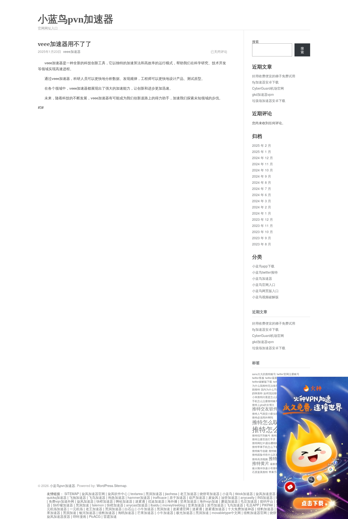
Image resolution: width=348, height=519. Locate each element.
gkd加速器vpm (263, 94)
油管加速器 (229, 497)
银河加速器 (87, 512)
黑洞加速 (82, 505)
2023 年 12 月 (262, 219)
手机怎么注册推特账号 (265, 401)
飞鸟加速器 (97, 497)
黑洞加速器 (154, 493)
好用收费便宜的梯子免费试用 (273, 75)
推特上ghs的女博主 (263, 405)
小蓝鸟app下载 (263, 266)
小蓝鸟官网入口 (263, 284)
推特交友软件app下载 (272, 409)
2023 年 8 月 (261, 244)
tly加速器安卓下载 (265, 82)
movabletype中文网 (226, 512)
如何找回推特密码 (273, 393)
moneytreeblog (173, 505)
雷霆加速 (110, 516)
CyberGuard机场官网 (268, 88)
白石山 (129, 508)
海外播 (172, 501)
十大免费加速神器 (241, 508)
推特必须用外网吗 (262, 417)
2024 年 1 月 (261, 213)
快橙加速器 (104, 501)
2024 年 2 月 (261, 207)
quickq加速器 (57, 497)
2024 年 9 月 (261, 176)
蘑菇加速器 (229, 501)
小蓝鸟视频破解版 (265, 296)
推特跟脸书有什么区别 (265, 454)
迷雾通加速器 (215, 508)
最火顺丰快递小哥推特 (265, 468)
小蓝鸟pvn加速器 (75, 19)
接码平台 (266, 501)
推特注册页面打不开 (264, 439)
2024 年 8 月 (261, 182)
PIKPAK (267, 505)
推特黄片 (260, 463)
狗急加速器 (116, 497)
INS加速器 (265, 497)
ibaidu (155, 505)
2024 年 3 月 (261, 200)
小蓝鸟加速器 (262, 278)
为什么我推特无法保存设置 (267, 385)
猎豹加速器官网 (255, 512)
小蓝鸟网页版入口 (265, 290)
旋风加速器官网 (93, 493)
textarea (136, 493)
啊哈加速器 (124, 501)
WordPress (105, 485)
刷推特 (256, 389)
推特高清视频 (260, 459)
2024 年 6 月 (261, 194)
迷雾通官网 (181, 508)
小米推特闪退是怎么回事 (266, 397)
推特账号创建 (260, 451)
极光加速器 (184, 512)
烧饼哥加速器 (209, 493)
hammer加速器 (139, 497)
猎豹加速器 (265, 508)
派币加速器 (215, 505)
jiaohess (171, 493)
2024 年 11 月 (262, 163)
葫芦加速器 (197, 497)
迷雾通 (140, 501)
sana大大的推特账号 (264, 374)
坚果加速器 (188, 501)
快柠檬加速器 (63, 505)
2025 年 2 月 (261, 145)
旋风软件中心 (118, 493)
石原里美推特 (260, 472)
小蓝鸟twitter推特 (265, 272)
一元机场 (76, 508)
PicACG (95, 516)
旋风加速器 (85, 501)
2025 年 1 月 (261, 151)
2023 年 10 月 (262, 231)
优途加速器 (156, 501)
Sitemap (120, 485)
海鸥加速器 (126, 512)
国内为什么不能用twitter (275, 389)
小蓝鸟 (227, 493)
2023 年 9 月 (261, 237)
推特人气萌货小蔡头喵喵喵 (267, 413)
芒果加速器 (145, 512)
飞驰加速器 (77, 497)
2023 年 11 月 (262, 225)
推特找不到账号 (261, 435)
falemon (98, 505)
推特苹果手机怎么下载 (265, 447)
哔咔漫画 (79, 516)
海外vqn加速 (209, 501)
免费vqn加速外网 (61, 501)
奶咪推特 (257, 393)
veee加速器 (71, 51)
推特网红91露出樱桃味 (265, 443)
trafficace (160, 497)
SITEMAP (71, 493)
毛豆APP (252, 505)
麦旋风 (213, 497)
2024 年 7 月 (261, 188)
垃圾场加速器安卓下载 (268, 100)
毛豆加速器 (249, 501)
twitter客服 (258, 378)
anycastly (247, 497)
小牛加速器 (145, 508)
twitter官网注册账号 (288, 374)
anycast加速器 (137, 505)
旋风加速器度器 (58, 516)
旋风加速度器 (266, 493)
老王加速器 (188, 493)
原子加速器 (178, 497)
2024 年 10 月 (262, 170)
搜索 (255, 41)
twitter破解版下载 (262, 381)
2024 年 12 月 (262, 157)
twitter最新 (271, 378)
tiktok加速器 (244, 493)
